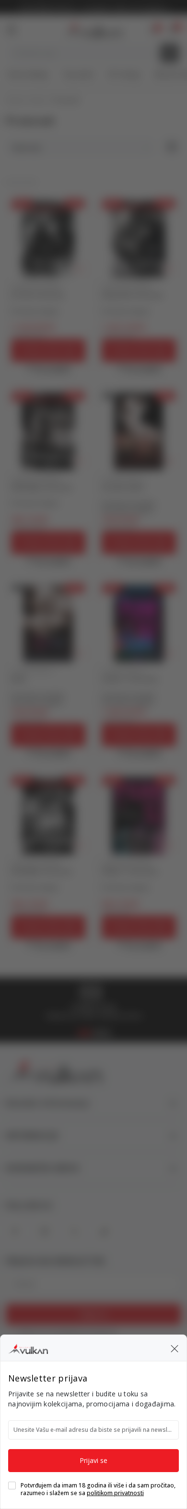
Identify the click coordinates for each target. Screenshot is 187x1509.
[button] (174, 1348)
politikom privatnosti (115, 1493)
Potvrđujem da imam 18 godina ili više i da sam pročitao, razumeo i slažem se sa (98, 1489)
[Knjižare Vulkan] (28, 1347)
